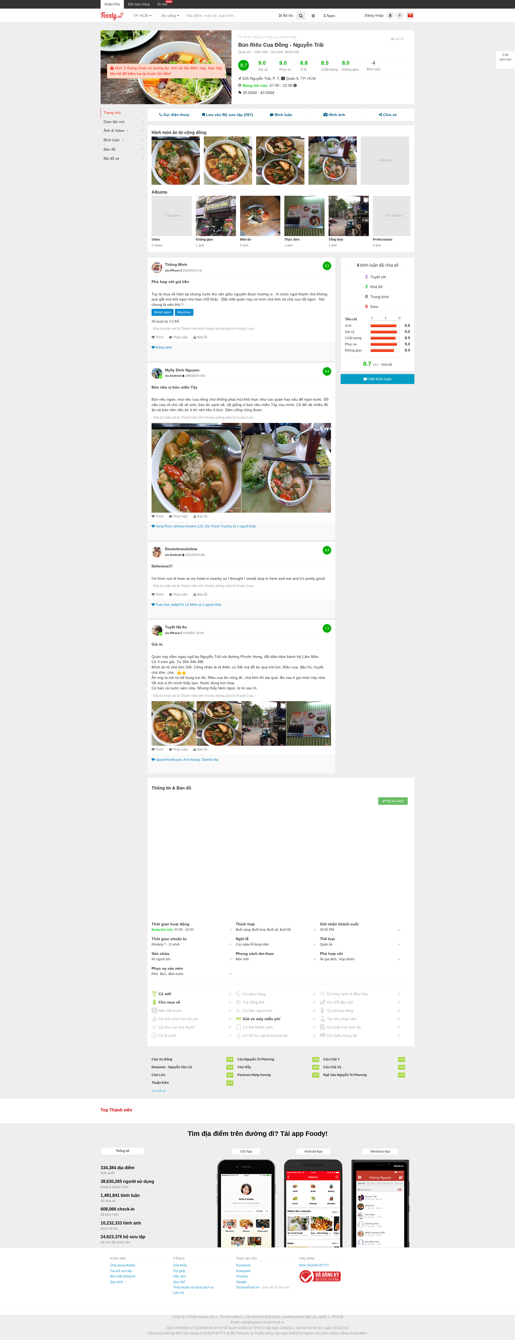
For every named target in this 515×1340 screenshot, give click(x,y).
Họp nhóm (346, 959)
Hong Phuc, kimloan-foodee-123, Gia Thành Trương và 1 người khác (206, 526)
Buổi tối (285, 930)
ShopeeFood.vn (248, 1287)
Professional (382, 239)
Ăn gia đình (328, 959)
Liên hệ (178, 1293)
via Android (173, 375)
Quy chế (179, 1282)
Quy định (116, 1282)
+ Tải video (172, 216)
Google (241, 1282)
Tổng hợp (336, 239)
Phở (155, 974)
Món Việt (261, 52)
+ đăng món (385, 160)
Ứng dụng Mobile (122, 1265)
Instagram (243, 1271)
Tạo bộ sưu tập (121, 1271)
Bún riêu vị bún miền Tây (174, 387)
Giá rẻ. (157, 644)
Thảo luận (180, 337)
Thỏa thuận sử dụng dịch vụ (193, 1287)
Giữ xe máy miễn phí (261, 1019)
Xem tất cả (158, 1090)
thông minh (176, 264)
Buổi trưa (259, 930)
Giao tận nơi (114, 121)
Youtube (242, 1276)
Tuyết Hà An (176, 627)
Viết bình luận (379, 379)
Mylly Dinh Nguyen (182, 370)
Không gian (204, 239)
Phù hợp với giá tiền (170, 282)
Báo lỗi (202, 337)
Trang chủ (112, 112)
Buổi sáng (243, 930)
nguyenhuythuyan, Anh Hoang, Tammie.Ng (187, 760)
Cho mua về (169, 1002)
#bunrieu (184, 312)
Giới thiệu (180, 1265)
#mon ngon (162, 312)
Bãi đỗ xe (111, 158)
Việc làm (179, 1276)
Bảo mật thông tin (122, 1276)
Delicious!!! (162, 566)
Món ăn (245, 239)
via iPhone (173, 270)
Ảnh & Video (116, 130)
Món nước (175, 974)
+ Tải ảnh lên (393, 216)
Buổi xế (272, 930)
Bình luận (114, 140)
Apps (330, 15)
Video (156, 239)
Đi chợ (162, 4)
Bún (163, 974)
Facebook (243, 1265)
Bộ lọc (287, 15)
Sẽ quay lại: (160, 321)
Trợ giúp (179, 1271)
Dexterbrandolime (181, 549)
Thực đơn (291, 239)
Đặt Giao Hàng (139, 4)
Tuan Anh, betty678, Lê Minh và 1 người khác (189, 605)
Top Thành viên (116, 1110)
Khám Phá (112, 4)
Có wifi (165, 994)
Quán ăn (244, 52)
